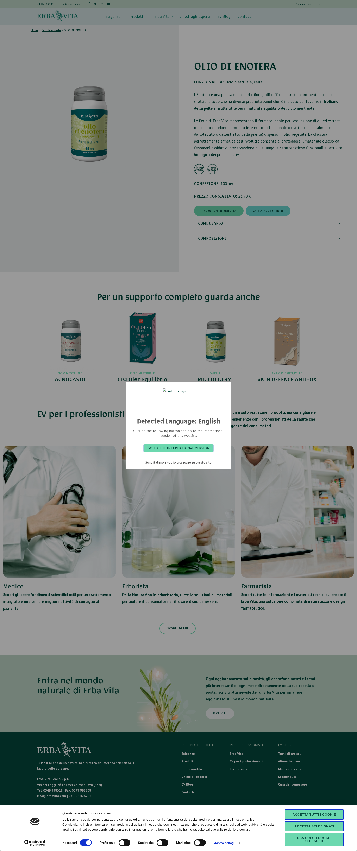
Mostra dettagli (224, 843)
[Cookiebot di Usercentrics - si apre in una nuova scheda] (35, 843)
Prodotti (137, 16)
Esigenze (113, 16)
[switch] (124, 842)
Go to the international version (178, 448)
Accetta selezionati (314, 826)
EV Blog (224, 16)
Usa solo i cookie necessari (314, 839)
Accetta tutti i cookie (314, 814)
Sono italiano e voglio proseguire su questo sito (178, 462)
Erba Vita (162, 16)
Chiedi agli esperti (194, 16)
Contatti (244, 16)
